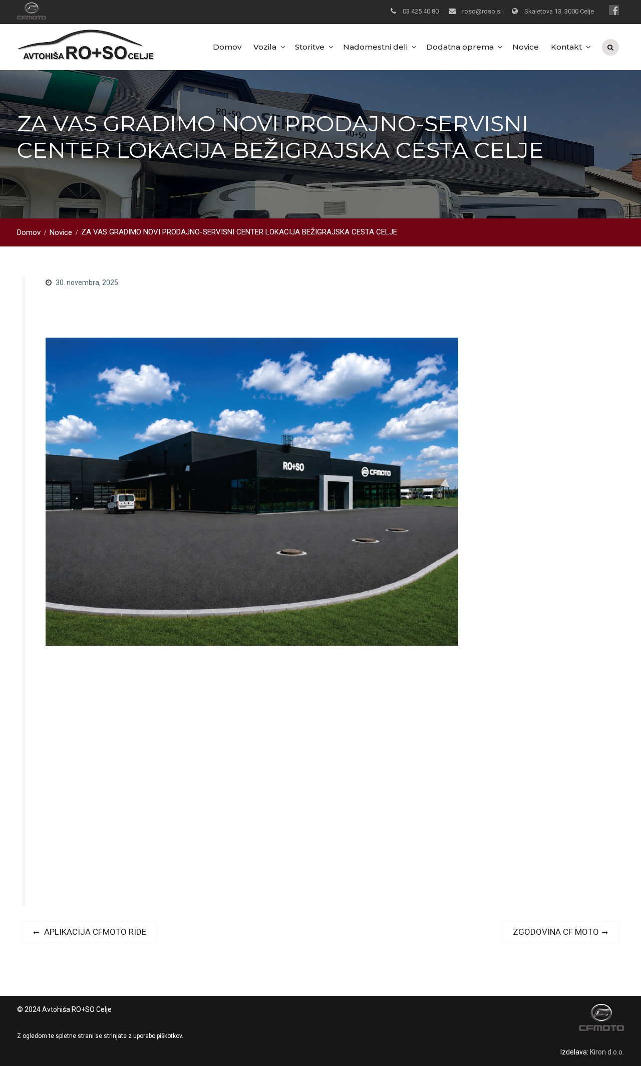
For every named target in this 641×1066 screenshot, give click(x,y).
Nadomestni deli (375, 47)
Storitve (310, 47)
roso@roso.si (482, 11)
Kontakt (566, 47)
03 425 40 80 (421, 11)
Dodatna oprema (460, 47)
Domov (227, 47)
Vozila (264, 47)
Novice (525, 47)
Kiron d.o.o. (607, 1052)
